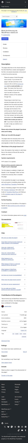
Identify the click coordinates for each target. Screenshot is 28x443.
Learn (2, 397)
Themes (17, 387)
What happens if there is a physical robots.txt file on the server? (10, 264)
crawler (16, 333)
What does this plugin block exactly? (11, 279)
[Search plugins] (16, 16)
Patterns (17, 392)
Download (4, 38)
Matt (3, 411)
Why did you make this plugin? (9, 237)
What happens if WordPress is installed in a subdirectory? (9, 270)
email (25, 215)
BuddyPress (5, 416)
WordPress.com (6, 409)
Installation (6, 51)
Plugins (16, 389)
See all (25, 352)
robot (21, 333)
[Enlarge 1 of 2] (11, 224)
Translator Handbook (9, 190)
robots (24, 333)
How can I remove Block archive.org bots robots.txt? (8, 253)
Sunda (6, 423)
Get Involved (18, 397)
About (3, 384)
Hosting (3, 389)
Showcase (17, 384)
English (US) (24, 330)
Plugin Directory (5, 6)
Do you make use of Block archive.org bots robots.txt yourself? (11, 289)
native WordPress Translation (9, 184)
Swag (17, 404)
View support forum (6, 362)
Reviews (5, 48)
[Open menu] (25, 2)
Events (16, 399)
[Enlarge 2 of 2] (24, 224)
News (2, 387)
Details (5, 44)
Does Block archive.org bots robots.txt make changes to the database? (11, 242)
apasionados (6, 35)
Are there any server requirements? (10, 284)
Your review (4, 352)
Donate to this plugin (6, 375)
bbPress (4, 414)
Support (5, 59)
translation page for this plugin (13, 194)
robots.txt (24, 336)
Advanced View (5, 341)
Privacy (3, 392)
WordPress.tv (5, 404)
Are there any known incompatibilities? (11, 275)
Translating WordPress (12, 192)
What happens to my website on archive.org (7, 259)
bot (13, 333)
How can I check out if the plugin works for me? (7, 248)
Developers (4, 402)
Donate (17, 402)
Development (6, 55)
